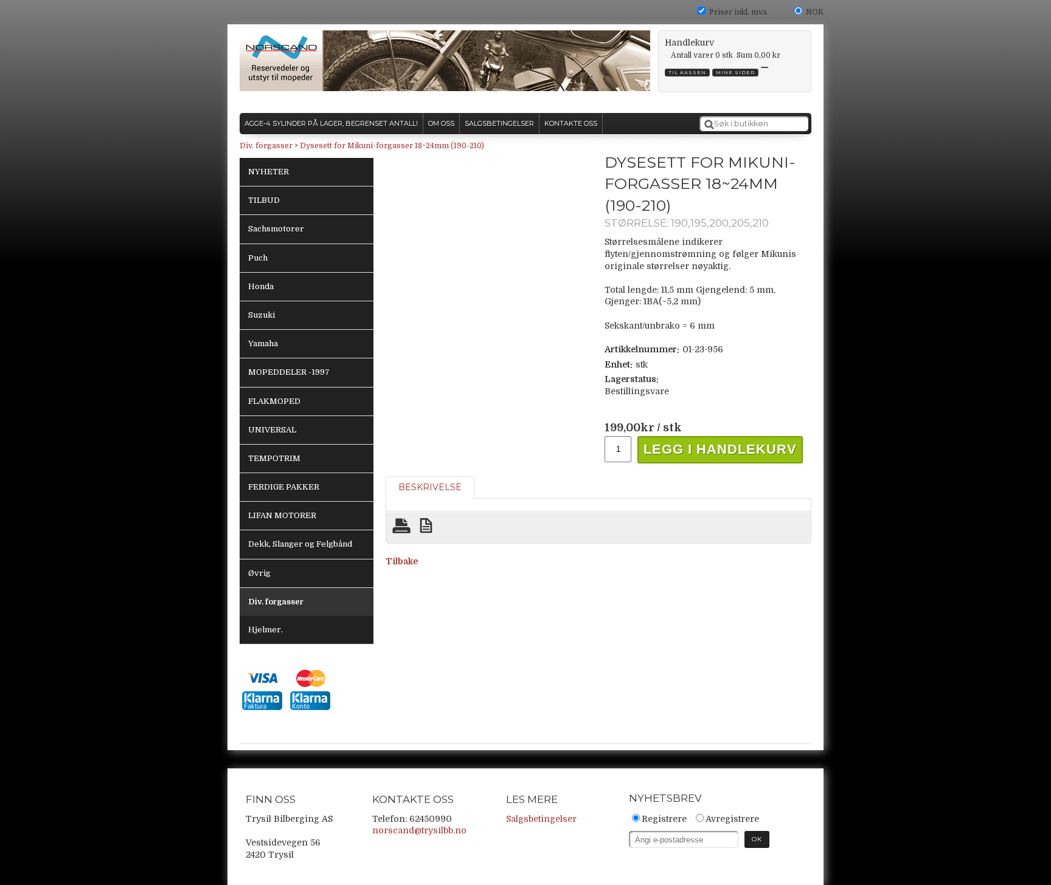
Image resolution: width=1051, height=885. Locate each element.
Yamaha (263, 343)
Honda (261, 286)
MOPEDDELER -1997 (289, 372)
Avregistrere (732, 819)
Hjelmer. (265, 629)
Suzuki (261, 314)
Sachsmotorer (276, 228)
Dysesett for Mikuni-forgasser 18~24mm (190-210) (392, 146)
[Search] (709, 124)
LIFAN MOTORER (282, 515)
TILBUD (264, 200)
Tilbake (402, 561)
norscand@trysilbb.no (419, 830)
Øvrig (259, 573)
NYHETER (268, 171)
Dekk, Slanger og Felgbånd (300, 543)
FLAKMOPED (274, 401)
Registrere (664, 819)
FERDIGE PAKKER (283, 486)
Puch (258, 257)
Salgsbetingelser (541, 819)
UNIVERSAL (272, 429)
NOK (815, 12)
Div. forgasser (266, 146)
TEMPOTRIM (274, 458)
